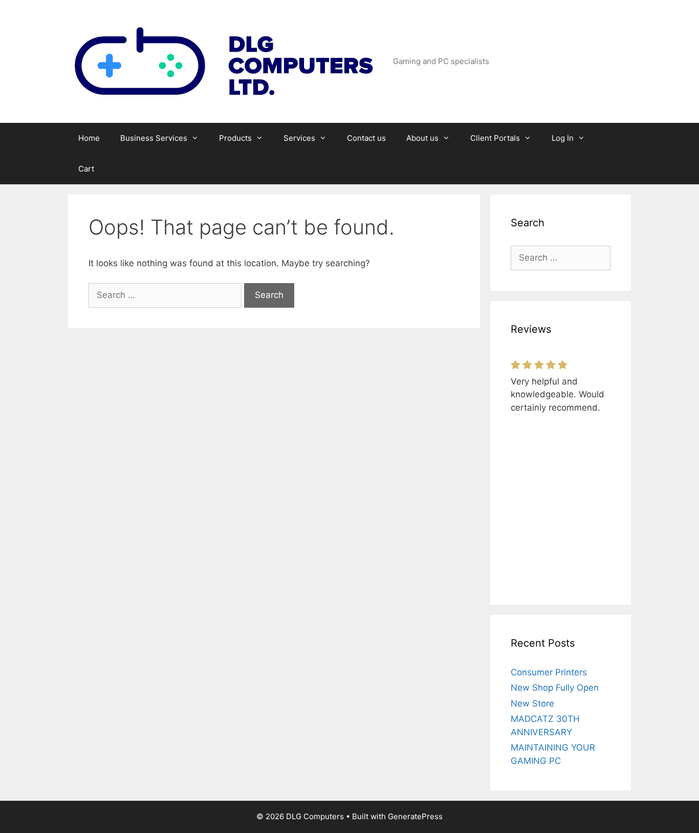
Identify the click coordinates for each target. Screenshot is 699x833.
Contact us (366, 138)
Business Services (153, 138)
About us (422, 138)
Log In (563, 138)
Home (89, 138)
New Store (532, 703)
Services (299, 138)
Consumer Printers (549, 672)
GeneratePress (415, 816)
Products (235, 138)
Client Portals (495, 138)
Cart (86, 169)
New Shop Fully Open (555, 687)
